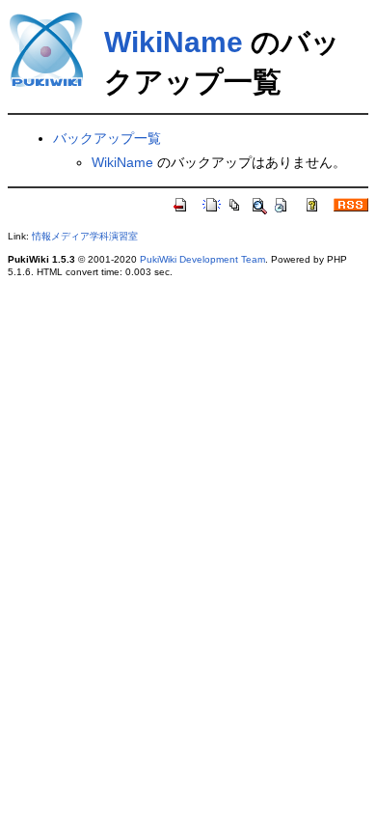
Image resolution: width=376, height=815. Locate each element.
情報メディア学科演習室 (85, 236)
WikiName (173, 42)
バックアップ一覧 (107, 138)
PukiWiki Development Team (202, 259)
